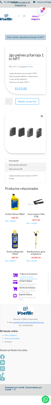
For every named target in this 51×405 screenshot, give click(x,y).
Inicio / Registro (11, 335)
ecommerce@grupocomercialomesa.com (28, 322)
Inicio (9, 37)
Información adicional (18, 165)
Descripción (14, 161)
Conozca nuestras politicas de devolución (28, 278)
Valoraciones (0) (15, 169)
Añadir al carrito (27, 101)
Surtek (15, 37)
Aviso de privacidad (12, 338)
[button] (42, 116)
